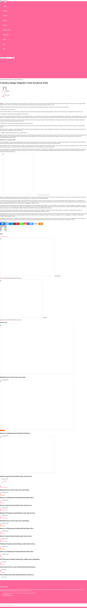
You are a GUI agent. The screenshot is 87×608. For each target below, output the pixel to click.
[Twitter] (7, 224)
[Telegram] (31, 224)
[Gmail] (35, 224)
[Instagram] (26, 224)
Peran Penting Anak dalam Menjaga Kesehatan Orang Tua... (17, 574)
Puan (7, 90)
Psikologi (5, 20)
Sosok (4, 44)
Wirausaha (5, 25)
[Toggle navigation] (5, 2)
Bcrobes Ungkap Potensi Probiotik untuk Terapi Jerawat (16, 476)
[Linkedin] (12, 224)
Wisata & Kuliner (6, 29)
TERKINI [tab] (5, 481)
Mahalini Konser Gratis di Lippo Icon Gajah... (13, 377)
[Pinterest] (16, 224)
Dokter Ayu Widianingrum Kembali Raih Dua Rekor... (15, 433)
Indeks (4, 48)
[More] (40, 224)
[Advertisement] (43, 68)
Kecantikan (5, 10)
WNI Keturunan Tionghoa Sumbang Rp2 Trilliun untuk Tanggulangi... (20, 559)
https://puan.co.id (3, 236)
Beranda (4, 6)
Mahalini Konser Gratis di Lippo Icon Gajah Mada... (15, 490)
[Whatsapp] (21, 224)
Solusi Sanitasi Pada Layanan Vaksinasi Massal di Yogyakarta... (18, 567)
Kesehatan (5, 15)
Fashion (4, 39)
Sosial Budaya (6, 34)
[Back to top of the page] (0, 607)
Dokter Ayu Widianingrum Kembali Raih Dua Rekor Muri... (17, 497)
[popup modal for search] (0, 54)
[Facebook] (2, 224)
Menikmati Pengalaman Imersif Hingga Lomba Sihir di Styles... (18, 513)
